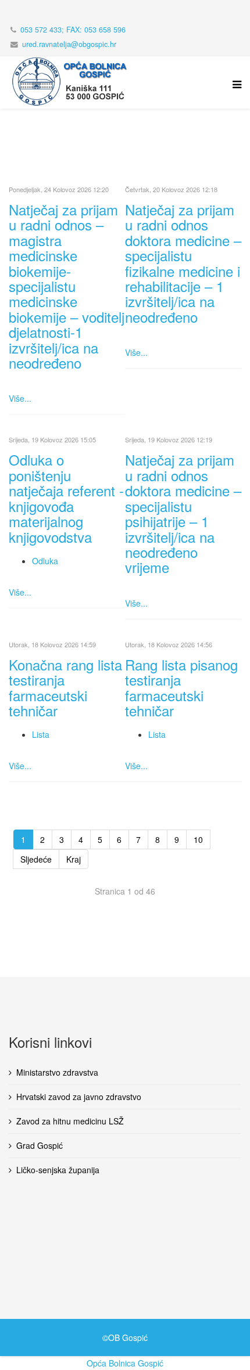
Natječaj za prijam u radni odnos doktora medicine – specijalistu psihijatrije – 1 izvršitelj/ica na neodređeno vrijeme (183, 513)
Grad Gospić (39, 1145)
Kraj (73, 859)
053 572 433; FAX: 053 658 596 (73, 29)
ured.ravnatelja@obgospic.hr (69, 44)
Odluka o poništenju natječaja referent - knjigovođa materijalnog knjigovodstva (66, 497)
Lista (40, 734)
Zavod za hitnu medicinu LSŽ (70, 1121)
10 (198, 839)
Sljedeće (36, 859)
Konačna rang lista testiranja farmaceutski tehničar (65, 687)
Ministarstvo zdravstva (57, 1072)
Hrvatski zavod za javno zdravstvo (78, 1096)
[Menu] (234, 91)
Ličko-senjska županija (57, 1170)
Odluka (45, 561)
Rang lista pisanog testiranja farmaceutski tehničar (181, 687)
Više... (20, 398)
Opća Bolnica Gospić (125, 1363)
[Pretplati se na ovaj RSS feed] (236, 177)
